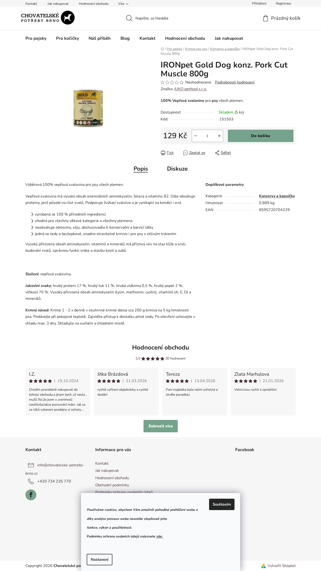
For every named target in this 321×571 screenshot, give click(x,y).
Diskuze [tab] (177, 168)
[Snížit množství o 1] (195, 136)
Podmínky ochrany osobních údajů (124, 492)
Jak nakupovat (58, 3)
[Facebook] (30, 494)
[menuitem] (36, 38)
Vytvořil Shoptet (282, 565)
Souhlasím (222, 504)
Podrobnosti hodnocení (234, 82)
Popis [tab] (141, 168)
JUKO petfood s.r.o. (190, 89)
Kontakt (31, 3)
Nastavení (99, 559)
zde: (159, 536)
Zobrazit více (161, 426)
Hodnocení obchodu (94, 3)
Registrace (283, 3)
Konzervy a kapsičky (277, 196)
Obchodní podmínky (112, 485)
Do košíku (260, 135)
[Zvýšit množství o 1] (219, 136)
